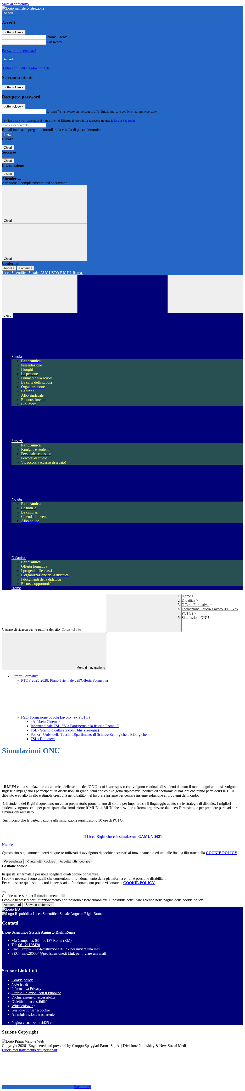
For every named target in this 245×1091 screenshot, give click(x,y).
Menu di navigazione (90, 667)
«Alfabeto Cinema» (45, 722)
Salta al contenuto (15, 4)
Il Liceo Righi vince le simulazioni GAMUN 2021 (122, 836)
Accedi (8, 13)
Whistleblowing (23, 1006)
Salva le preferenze (39, 905)
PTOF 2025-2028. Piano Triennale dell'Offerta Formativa (64, 680)
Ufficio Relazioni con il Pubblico (36, 993)
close (7, 315)
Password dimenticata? (19, 51)
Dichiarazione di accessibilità (33, 997)
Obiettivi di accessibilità (29, 1002)
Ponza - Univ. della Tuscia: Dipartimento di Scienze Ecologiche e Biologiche (89, 734)
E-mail (52, 111)
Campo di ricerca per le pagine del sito (31, 629)
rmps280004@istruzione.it (61, 949)
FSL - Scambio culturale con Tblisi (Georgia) (65, 730)
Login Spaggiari (124, 120)
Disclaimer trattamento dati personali (29, 1050)
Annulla (9, 268)
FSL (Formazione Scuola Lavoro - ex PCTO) (56, 717)
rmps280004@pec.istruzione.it (63, 953)
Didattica (188, 600)
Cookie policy (22, 980)
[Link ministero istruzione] (23, 8)
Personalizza (13, 861)
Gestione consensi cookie (30, 1010)
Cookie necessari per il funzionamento (31, 896)
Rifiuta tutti (41, 861)
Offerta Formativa (195, 605)
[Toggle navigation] (40, 294)
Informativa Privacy (26, 989)
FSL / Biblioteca (43, 739)
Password (54, 42)
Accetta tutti (75, 861)
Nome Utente (57, 37)
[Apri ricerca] (205, 294)
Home (186, 596)
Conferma (25, 268)
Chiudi (8, 147)
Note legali (19, 984)
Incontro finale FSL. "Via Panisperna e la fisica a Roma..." (75, 726)
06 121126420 (29, 945)
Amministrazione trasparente (33, 1014)
